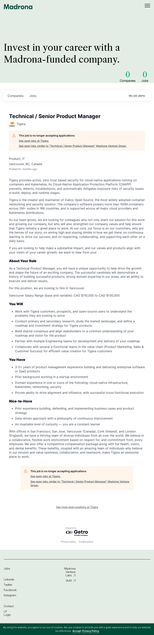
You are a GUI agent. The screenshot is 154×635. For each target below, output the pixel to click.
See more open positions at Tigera (77, 507)
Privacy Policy (90, 631)
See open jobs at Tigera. (34, 140)
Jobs (7, 568)
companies (15, 96)
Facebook (10, 590)
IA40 (69, 580)
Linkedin (9, 579)
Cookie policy (86, 541)
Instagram (10, 595)
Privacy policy (68, 541)
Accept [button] (76, 631)
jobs (32, 96)
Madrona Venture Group (18, 6)
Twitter (8, 584)
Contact (9, 606)
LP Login (7, 613)
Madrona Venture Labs (69, 572)
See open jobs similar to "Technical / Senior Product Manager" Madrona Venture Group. (73, 145)
